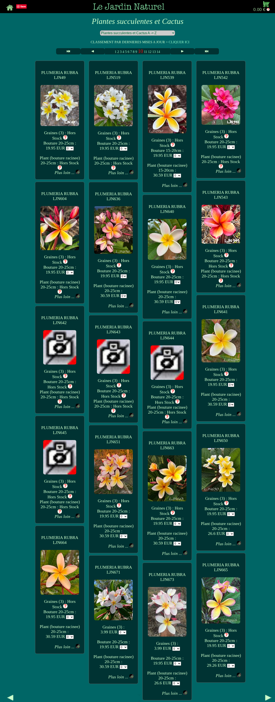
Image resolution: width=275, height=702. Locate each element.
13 (154, 52)
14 (158, 52)
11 (145, 52)
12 (149, 52)
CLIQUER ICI (179, 42)
